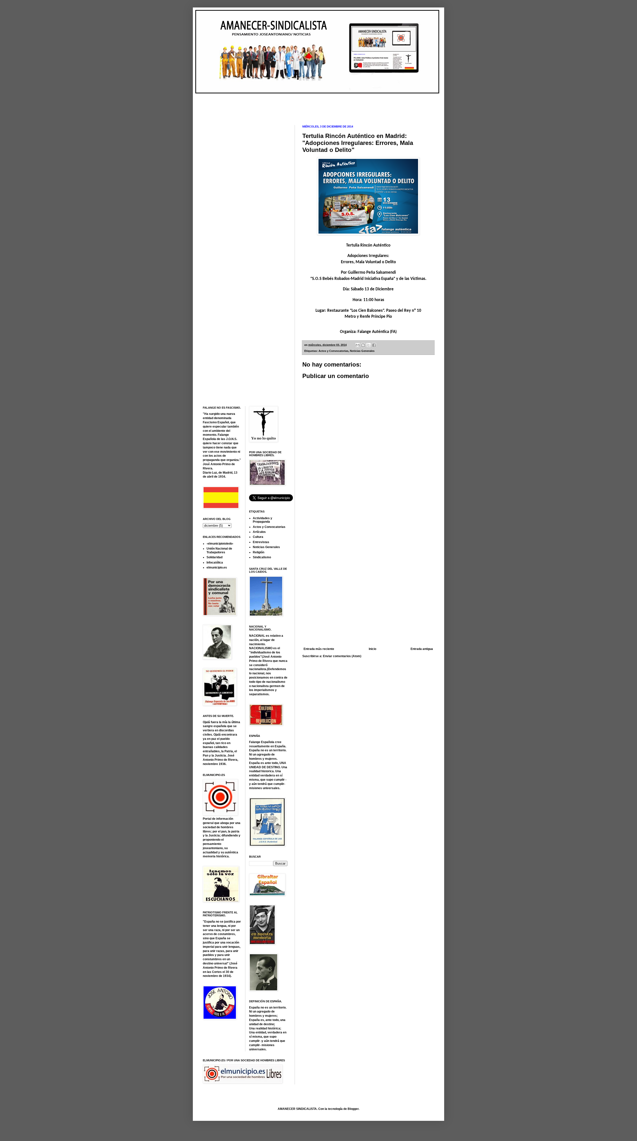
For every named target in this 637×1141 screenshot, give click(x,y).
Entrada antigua (422, 649)
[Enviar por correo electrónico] (357, 345)
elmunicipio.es (217, 567)
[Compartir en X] (368, 345)
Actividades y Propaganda (262, 519)
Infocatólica (215, 562)
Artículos (259, 532)
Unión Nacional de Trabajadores (219, 550)
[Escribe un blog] (363, 345)
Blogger (353, 1109)
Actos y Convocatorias (333, 350)
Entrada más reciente (319, 649)
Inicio (372, 649)
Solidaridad (214, 557)
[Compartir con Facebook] (374, 345)
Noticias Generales (362, 350)
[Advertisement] (293, 105)
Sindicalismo (262, 557)
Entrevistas (261, 542)
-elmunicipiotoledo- (220, 543)
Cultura (258, 537)
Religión (258, 552)
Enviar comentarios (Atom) (342, 656)
